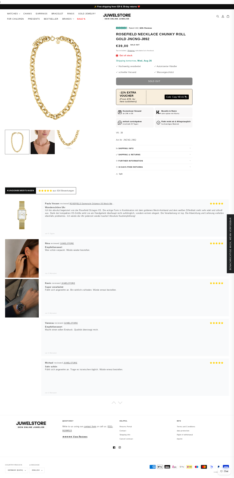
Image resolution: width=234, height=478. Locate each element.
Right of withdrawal (185, 435)
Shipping (131, 50)
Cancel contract (126, 439)
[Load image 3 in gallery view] (68, 142)
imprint (179, 439)
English (35, 470)
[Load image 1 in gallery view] (17, 142)
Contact (123, 431)
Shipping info (125, 435)
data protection (183, 431)
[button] (13, 13)
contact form (90, 426)
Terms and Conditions (186, 427)
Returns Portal (126, 427)
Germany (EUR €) (15, 470)
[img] (45, 190)
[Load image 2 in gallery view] (43, 142)
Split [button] (120, 174)
